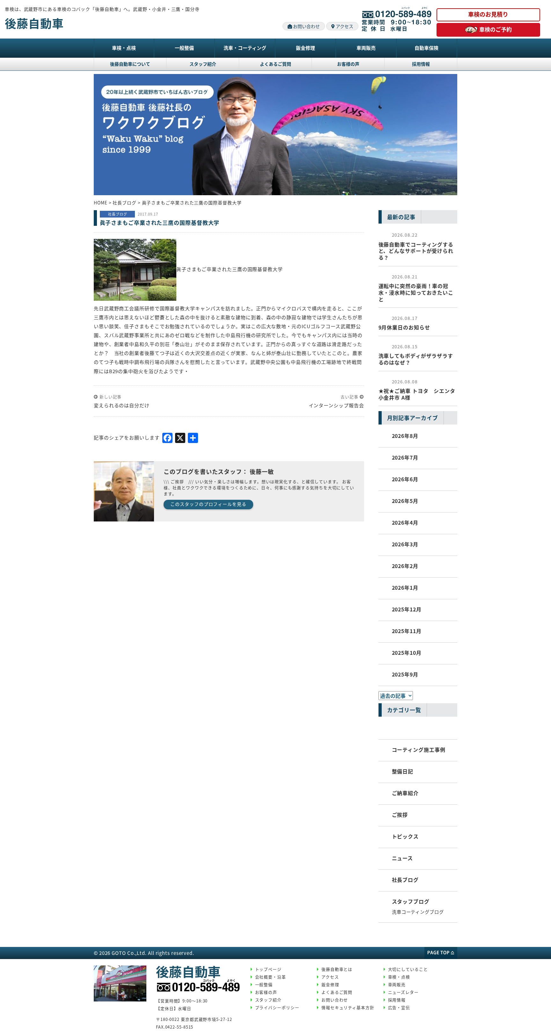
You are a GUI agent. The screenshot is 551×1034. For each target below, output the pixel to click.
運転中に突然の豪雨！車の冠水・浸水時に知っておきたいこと (416, 288)
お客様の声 (348, 64)
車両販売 (366, 47)
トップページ (268, 969)
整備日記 (403, 771)
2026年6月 (405, 479)
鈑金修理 (305, 47)
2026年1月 (405, 587)
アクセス (344, 26)
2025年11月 (407, 631)
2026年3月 (405, 544)
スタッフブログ (411, 901)
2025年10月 (407, 652)
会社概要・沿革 (270, 977)
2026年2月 (405, 566)
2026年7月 (405, 457)
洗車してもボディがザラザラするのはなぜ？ (415, 354)
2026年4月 (405, 522)
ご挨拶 (400, 814)
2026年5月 (405, 501)
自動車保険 (426, 47)
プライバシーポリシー (277, 1007)
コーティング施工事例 (418, 749)
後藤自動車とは (336, 969)
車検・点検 (124, 47)
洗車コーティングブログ (418, 911)
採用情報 (421, 64)
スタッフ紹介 (202, 64)
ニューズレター (403, 992)
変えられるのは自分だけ (122, 405)
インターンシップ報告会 (336, 405)
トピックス (405, 836)
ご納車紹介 (405, 793)
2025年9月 (405, 674)
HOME (100, 202)
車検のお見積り (488, 14)
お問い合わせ (306, 26)
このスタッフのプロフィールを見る (208, 504)
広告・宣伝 (399, 1007)
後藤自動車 (34, 23)
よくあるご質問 (275, 64)
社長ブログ (405, 879)
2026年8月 (405, 435)
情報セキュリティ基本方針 (347, 1007)
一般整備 (184, 47)
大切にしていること (408, 969)
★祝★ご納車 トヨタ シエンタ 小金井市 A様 (417, 389)
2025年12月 (407, 609)
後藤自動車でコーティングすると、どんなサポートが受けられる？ (416, 246)
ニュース (402, 858)
